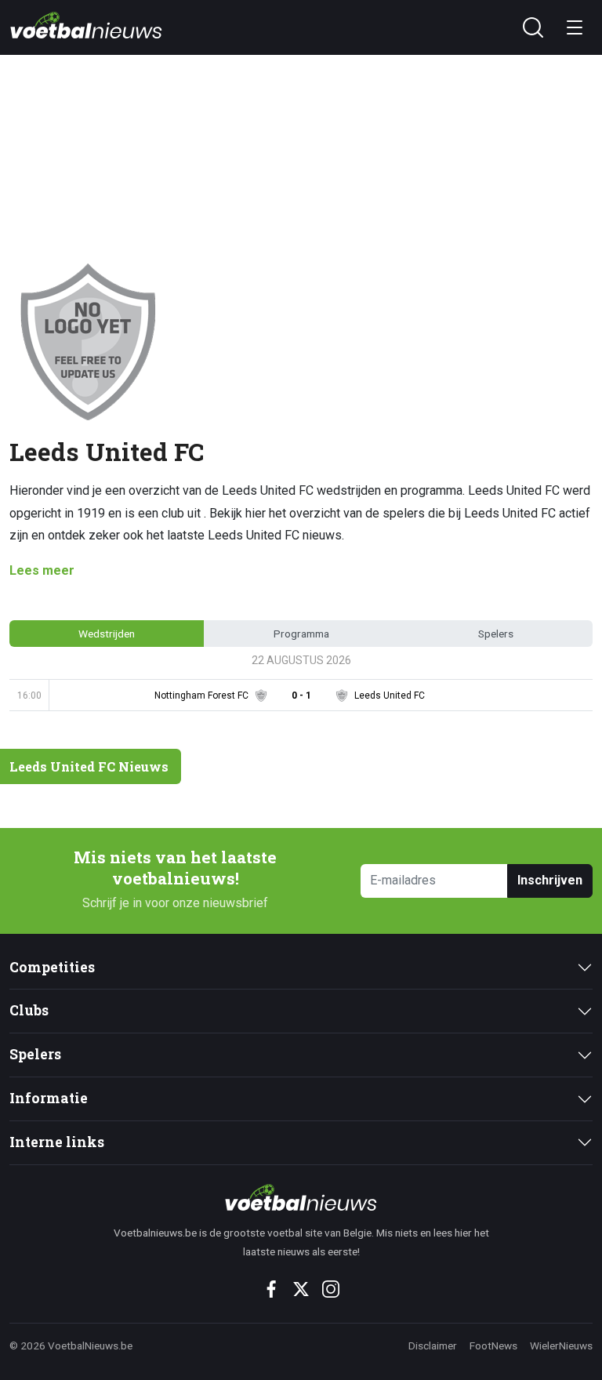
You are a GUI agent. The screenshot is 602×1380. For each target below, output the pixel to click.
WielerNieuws (561, 1345)
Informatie (48, 1098)
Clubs (29, 1010)
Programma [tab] (301, 633)
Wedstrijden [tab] (106, 633)
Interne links (56, 1142)
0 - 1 (301, 695)
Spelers (35, 1054)
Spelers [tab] (495, 633)
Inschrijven (549, 880)
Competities (52, 967)
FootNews (493, 1345)
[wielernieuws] (301, 1197)
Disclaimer (432, 1345)
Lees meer (41, 570)
